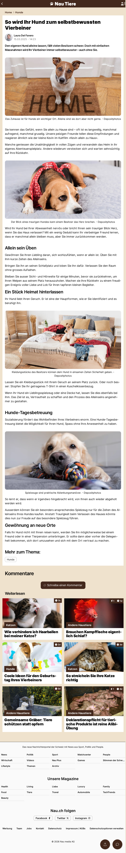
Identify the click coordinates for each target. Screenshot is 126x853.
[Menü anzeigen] (123, 4)
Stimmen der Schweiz (114, 760)
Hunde (19, 12)
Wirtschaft (6, 760)
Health (4, 786)
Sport (55, 754)
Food (3, 792)
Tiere (29, 792)
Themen (31, 766)
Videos (30, 760)
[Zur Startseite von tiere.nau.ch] (63, 4)
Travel (55, 792)
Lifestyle (5, 766)
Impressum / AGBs (75, 828)
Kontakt (40, 828)
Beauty (4, 798)
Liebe (55, 786)
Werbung (7, 828)
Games (81, 760)
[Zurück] (2, 3)
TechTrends (109, 792)
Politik (30, 754)
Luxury (81, 786)
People (106, 754)
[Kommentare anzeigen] (117, 844)
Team (19, 828)
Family (106, 786)
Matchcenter (84, 754)
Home (8, 12)
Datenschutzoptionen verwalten (107, 828)
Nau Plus (56, 760)
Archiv (55, 766)
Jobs (29, 828)
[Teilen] (105, 844)
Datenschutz (55, 828)
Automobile (84, 792)
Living (30, 786)
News (4, 754)
